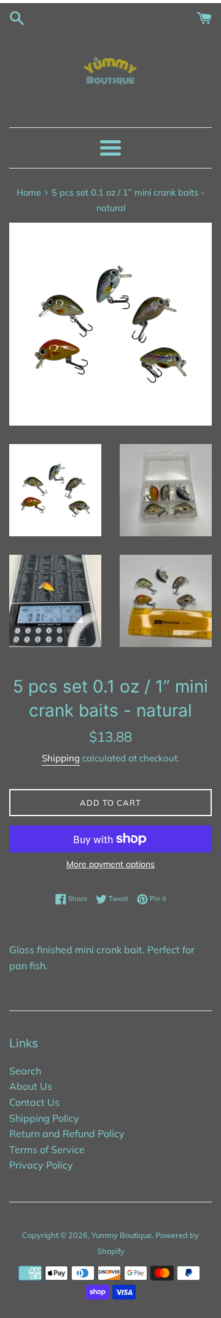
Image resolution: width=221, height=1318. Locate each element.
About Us (30, 1086)
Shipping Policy (44, 1118)
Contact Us (34, 1102)
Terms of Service (47, 1149)
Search (25, 1071)
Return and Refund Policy (67, 1133)
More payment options (110, 864)
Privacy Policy (41, 1165)
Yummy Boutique (121, 1235)
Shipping (61, 758)
